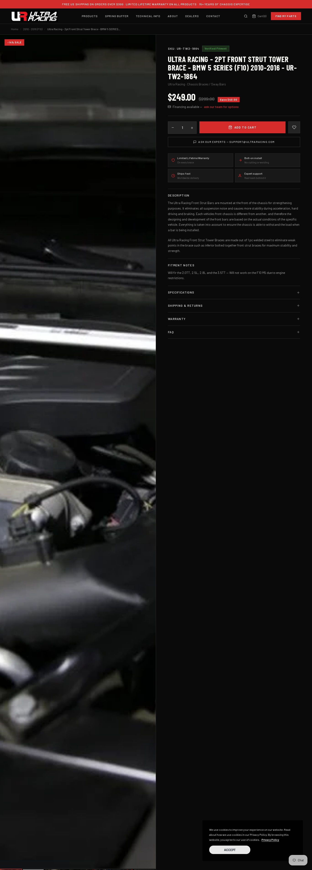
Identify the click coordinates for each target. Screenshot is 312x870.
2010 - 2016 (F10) (32, 29)
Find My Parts (285, 16)
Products (90, 16)
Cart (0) (261, 16)
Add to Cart (245, 127)
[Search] (246, 16)
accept (229, 850)
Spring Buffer (117, 16)
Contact (213, 16)
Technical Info (148, 16)
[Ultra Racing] (34, 16)
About (173, 16)
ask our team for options (221, 107)
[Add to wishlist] (294, 127)
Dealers (192, 16)
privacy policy (270, 839)
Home (14, 29)
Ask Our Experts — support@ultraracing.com (236, 141)
